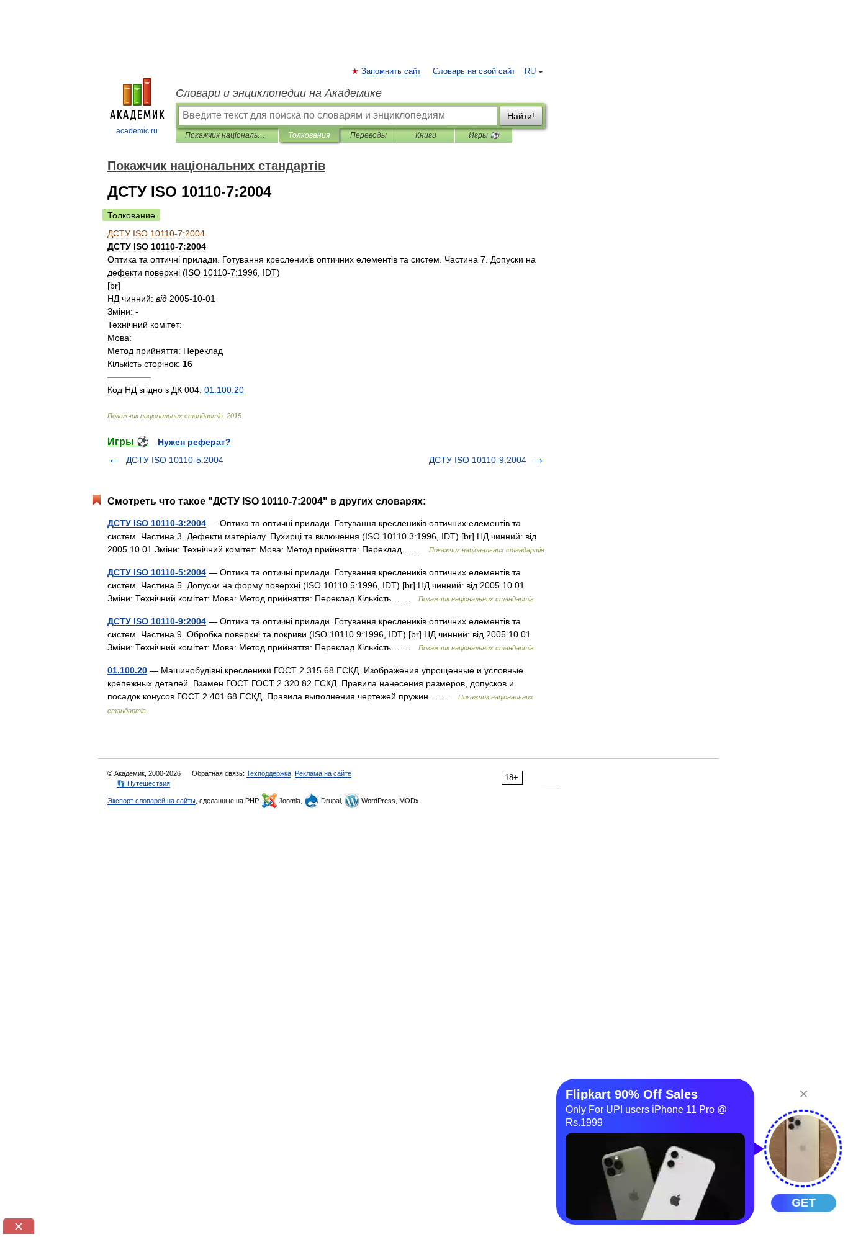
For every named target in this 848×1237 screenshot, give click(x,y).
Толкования (309, 135)
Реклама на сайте (323, 773)
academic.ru (137, 131)
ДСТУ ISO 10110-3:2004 (156, 523)
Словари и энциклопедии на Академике (279, 93)
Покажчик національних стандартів (227, 135)
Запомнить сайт (392, 71)
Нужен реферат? (194, 442)
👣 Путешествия (143, 783)
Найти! (521, 116)
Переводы (368, 135)
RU (530, 71)
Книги (425, 135)
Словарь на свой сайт (474, 71)
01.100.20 (127, 670)
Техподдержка (268, 773)
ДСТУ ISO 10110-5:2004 (174, 460)
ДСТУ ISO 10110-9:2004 (477, 460)
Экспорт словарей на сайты (151, 800)
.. (224, 390)
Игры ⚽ (484, 135)
